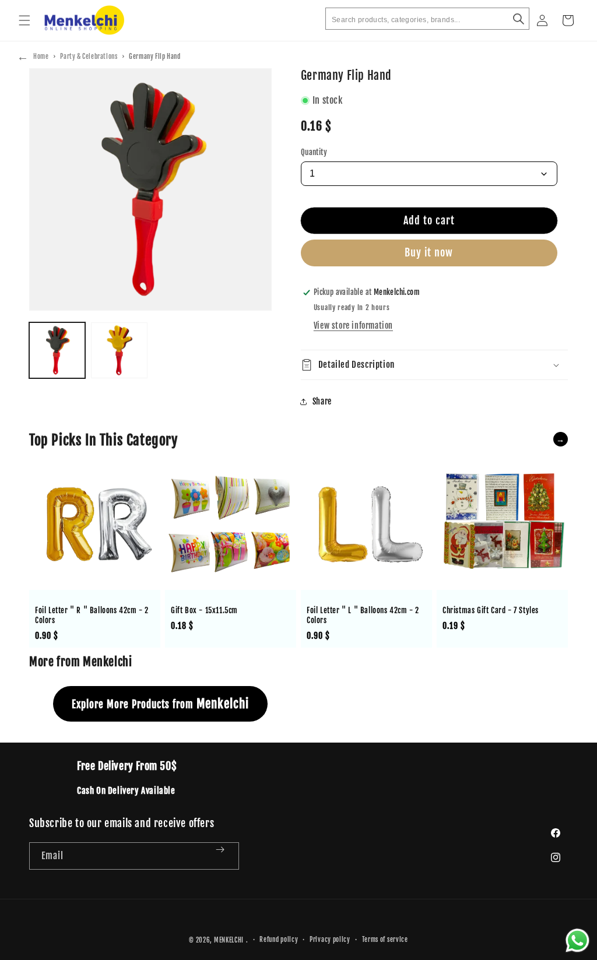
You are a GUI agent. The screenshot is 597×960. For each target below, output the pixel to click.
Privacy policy (330, 940)
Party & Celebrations (88, 56)
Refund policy (278, 940)
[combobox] (427, 18)
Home (40, 56)
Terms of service (385, 940)
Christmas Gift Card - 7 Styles (491, 610)
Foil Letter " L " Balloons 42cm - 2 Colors (363, 615)
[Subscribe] (225, 856)
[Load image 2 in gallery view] (119, 350)
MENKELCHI (229, 940)
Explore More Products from (160, 703)
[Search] (518, 18)
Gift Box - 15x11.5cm (204, 610)
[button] (24, 20)
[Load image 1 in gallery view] (57, 350)
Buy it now (429, 252)
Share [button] (322, 401)
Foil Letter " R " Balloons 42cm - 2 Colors (92, 615)
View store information (353, 325)
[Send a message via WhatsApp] (577, 940)
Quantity (314, 152)
